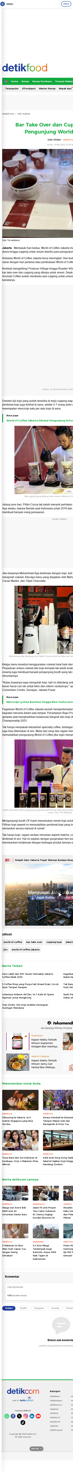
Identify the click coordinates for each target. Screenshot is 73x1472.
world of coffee (13, 942)
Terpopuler (12, 88)
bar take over (34, 942)
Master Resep (47, 88)
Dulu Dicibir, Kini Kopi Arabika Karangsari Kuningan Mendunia (25, 1006)
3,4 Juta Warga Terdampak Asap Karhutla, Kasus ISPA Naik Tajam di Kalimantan (44, 1252)
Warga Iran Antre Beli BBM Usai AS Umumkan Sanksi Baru (14, 1211)
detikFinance (56, 1405)
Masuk (66, 4)
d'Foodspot (29, 88)
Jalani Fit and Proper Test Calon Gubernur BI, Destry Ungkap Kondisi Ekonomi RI (44, 1212)
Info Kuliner (23, 113)
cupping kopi (54, 942)
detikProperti (56, 1430)
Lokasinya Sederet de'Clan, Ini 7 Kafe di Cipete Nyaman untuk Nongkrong (28, 996)
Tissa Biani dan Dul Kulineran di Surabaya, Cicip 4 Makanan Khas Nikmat (20, 1161)
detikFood (8, 113)
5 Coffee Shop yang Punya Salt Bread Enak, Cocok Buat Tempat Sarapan (30, 986)
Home (14, 81)
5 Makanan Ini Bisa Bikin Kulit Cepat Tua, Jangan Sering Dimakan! (14, 1250)
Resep (25, 81)
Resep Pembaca (42, 81)
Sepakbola (55, 1422)
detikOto (54, 1426)
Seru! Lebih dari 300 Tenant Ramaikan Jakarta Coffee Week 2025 (27, 975)
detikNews (55, 1396)
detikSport (55, 1417)
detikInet (54, 1409)
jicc (6, 949)
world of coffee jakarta (25, 949)
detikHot (54, 1413)
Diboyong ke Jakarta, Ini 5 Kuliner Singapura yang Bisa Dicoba (17, 1120)
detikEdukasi (56, 1400)
